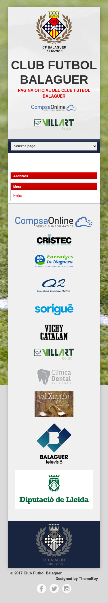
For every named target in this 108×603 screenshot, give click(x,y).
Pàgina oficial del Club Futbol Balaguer (54, 93)
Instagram (67, 588)
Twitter (54, 588)
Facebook (41, 588)
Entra (17, 195)
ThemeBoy (88, 578)
